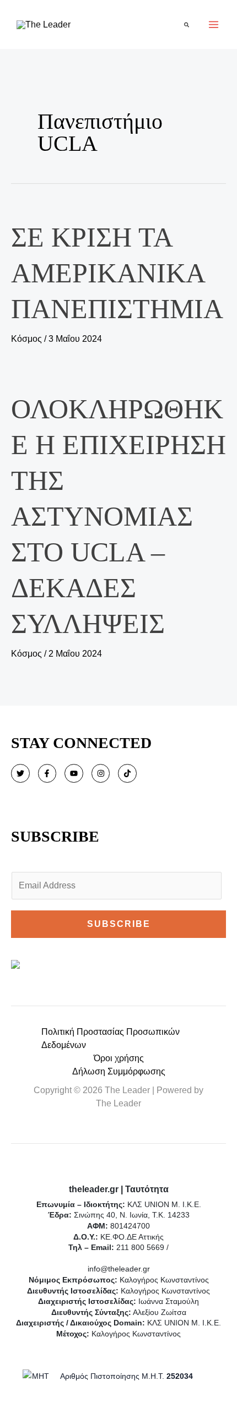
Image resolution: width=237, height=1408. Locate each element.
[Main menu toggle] (213, 24)
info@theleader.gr (119, 1268)
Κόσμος (26, 338)
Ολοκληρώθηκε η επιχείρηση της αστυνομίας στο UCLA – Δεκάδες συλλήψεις (118, 516)
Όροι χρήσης (119, 1058)
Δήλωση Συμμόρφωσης (118, 1071)
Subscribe (118, 924)
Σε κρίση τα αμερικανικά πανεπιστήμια (117, 273)
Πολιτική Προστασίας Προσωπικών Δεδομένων (110, 1038)
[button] (187, 24)
